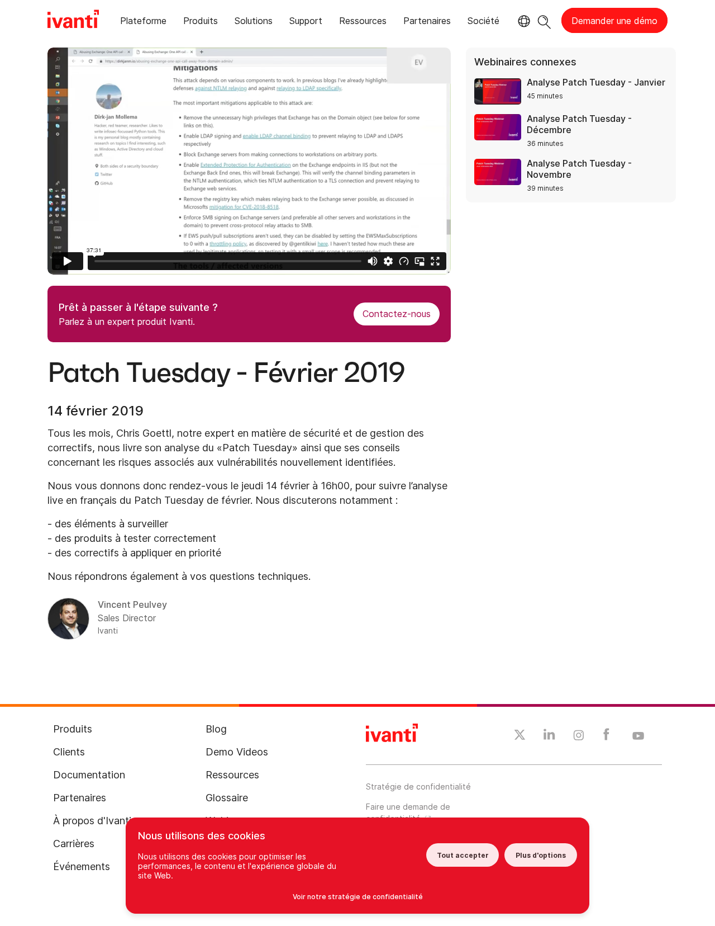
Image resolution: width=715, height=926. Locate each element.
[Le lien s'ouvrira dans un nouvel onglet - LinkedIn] (549, 737)
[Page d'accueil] (73, 21)
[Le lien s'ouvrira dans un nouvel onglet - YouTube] (638, 736)
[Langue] (522, 21)
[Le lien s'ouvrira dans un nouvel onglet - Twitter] (520, 736)
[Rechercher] (544, 20)
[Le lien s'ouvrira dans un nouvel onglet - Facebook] (606, 737)
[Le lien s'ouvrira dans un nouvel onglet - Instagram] (578, 737)
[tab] (143, 22)
